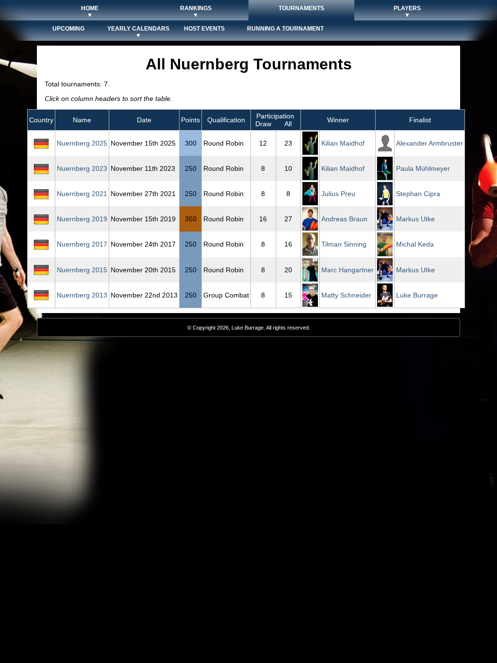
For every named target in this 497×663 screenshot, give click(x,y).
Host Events (204, 28)
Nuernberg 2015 (82, 270)
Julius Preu (338, 194)
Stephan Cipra (418, 194)
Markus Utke (415, 219)
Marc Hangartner (347, 270)
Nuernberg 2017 (82, 244)
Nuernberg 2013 (82, 295)
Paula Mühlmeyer (423, 168)
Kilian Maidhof (342, 143)
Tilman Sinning (343, 244)
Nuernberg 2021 (82, 194)
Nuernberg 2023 (82, 168)
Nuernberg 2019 (82, 219)
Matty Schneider (346, 295)
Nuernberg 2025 (82, 143)
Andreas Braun (344, 219)
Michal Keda (415, 244)
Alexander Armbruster (429, 143)
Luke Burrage (417, 295)
